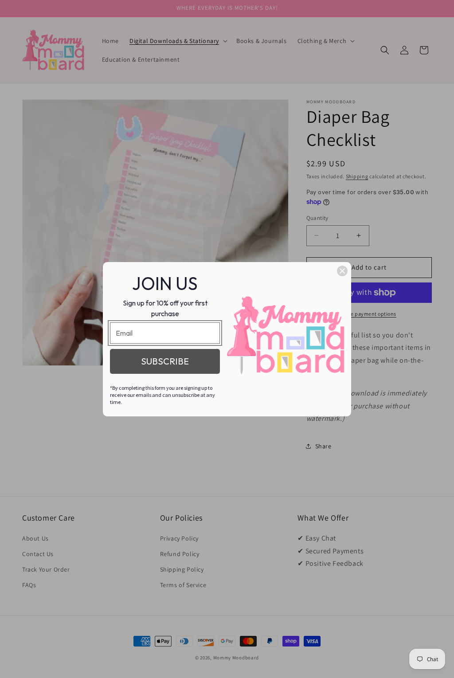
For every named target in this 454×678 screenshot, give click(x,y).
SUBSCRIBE (165, 361)
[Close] (342, 271)
